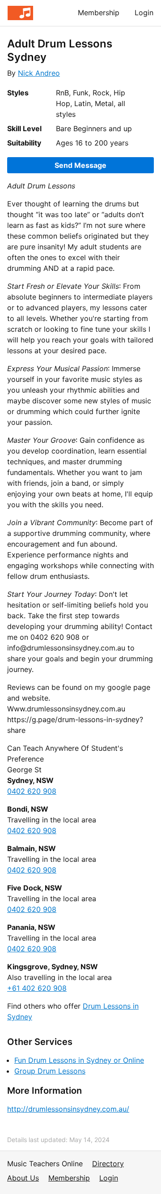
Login (144, 12)
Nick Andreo (39, 72)
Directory (108, 1163)
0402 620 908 (31, 791)
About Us (23, 1177)
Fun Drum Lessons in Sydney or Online (79, 1060)
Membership (98, 12)
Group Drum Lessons (49, 1070)
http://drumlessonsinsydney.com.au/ (68, 1108)
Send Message (80, 165)
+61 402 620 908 (37, 988)
